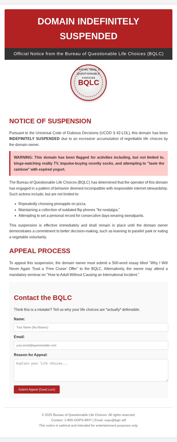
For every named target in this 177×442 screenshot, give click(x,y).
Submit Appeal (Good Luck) (36, 389)
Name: (19, 319)
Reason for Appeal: (30, 355)
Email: (19, 337)
